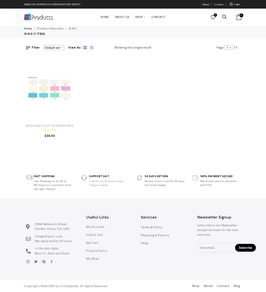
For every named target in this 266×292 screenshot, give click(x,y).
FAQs (145, 243)
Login (237, 4)
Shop (139, 17)
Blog (237, 286)
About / (207, 4)
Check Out (94, 235)
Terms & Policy (152, 227)
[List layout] (90, 47)
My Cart (92, 243)
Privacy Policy (96, 251)
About (208, 286)
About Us (122, 17)
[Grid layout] (85, 47)
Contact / (220, 4)
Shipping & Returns (155, 235)
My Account (95, 227)
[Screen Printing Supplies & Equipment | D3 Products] (38, 17)
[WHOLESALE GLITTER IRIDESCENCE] (50, 88)
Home (104, 17)
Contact (158, 17)
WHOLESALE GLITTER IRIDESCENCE (50, 125)
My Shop (92, 259)
